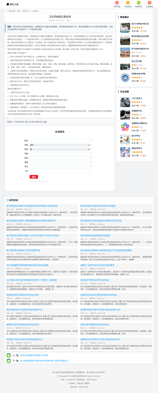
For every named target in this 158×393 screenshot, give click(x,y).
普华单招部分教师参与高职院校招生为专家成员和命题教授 (106, 250)
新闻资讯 (25, 11)
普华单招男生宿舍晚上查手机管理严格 (23, 250)
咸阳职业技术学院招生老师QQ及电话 (22, 325)
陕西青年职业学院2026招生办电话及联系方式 (100, 310)
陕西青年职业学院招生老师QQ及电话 (22, 295)
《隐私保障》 (42, 181)
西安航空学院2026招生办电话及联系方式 (24, 339)
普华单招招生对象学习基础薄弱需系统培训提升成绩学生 (31, 221)
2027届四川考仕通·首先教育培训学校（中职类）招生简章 (31, 280)
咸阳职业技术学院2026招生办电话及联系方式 (100, 339)
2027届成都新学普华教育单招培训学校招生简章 (27, 265)
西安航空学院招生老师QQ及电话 (94, 280)
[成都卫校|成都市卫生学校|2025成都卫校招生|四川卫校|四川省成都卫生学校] (12, 4)
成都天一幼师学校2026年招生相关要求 (97, 265)
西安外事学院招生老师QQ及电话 (94, 325)
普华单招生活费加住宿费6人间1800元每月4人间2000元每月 (32, 236)
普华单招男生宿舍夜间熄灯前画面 (95, 236)
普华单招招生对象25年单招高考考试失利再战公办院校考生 (32, 206)
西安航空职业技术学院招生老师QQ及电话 (98, 295)
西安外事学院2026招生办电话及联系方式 (24, 310)
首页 (18, 11)
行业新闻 (34, 11)
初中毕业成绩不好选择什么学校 (34, 355)
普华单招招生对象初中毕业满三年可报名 (98, 206)
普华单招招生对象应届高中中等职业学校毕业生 (101, 221)
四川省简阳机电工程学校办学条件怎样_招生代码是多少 (44, 361)
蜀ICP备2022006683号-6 (96, 372)
